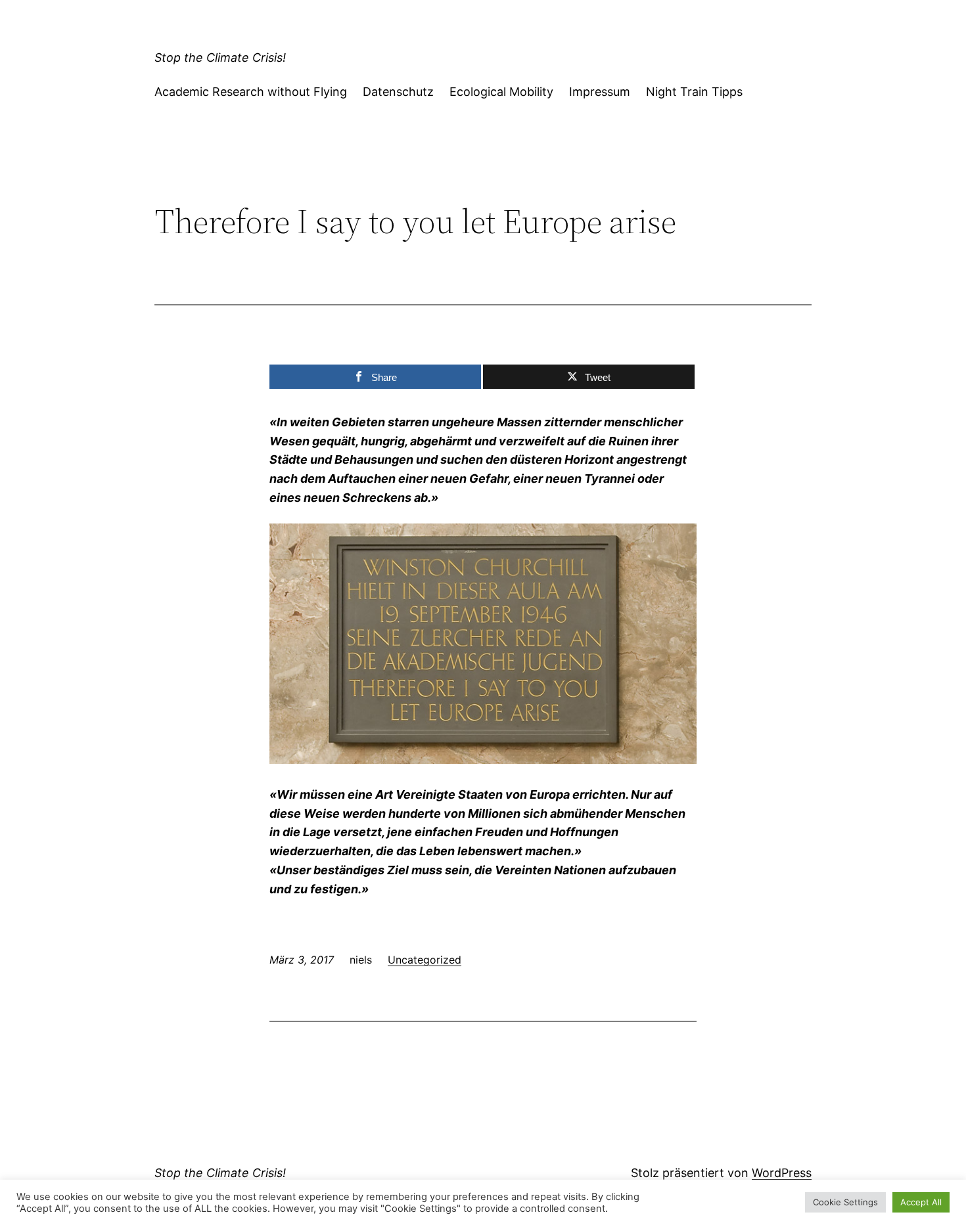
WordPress (782, 1173)
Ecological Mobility (501, 92)
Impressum (599, 92)
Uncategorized (424, 959)
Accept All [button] (921, 1202)
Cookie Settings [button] (845, 1202)
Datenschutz (398, 92)
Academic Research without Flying (250, 92)
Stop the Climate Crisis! (220, 57)
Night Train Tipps (694, 92)
